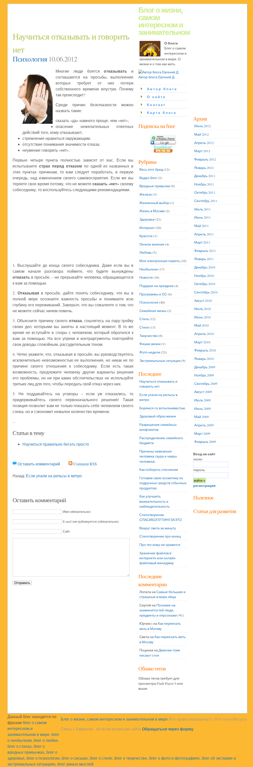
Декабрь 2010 (204, 267)
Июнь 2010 (202, 317)
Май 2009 (201, 417)
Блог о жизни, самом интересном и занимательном (164, 21)
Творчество (148, 335)
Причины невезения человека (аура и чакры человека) (158, 456)
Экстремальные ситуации (160, 360)
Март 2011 (202, 242)
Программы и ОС (153, 294)
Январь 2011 (204, 259)
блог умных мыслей (75, 764)
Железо (145, 194)
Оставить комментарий (39, 463)
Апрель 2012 (204, 143)
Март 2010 (202, 342)
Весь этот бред (151, 169)
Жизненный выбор (154, 203)
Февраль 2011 (205, 251)
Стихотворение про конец (160, 536)
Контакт (156, 105)
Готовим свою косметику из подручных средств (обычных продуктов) (163, 483)
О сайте (156, 97)
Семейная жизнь (152, 311)
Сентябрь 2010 (205, 292)
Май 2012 (201, 134)
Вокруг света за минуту (157, 528)
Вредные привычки (154, 186)
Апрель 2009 (204, 425)
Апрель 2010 (204, 334)
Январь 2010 (204, 358)
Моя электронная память (159, 261)
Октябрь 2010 (204, 284)
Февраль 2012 (205, 159)
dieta (196, 502)
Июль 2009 (202, 400)
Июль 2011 (202, 209)
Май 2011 (201, 226)
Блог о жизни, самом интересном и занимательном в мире (114, 719)
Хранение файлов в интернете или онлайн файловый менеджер (157, 558)
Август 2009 (203, 392)
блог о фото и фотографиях (174, 758)
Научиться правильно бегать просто (55, 444)
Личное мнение (151, 244)
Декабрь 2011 (204, 176)
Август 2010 (203, 300)
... (14, 421)
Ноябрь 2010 (204, 275)
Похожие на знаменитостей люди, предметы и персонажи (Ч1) (161, 610)
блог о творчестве (130, 758)
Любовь (145, 252)
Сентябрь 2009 (205, 383)
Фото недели (149, 352)
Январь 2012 (204, 168)
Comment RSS (85, 463)
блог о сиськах (75, 758)
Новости (146, 277)
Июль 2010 (202, 309)
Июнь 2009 (202, 408)
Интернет (147, 228)
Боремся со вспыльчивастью (162, 408)
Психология (30, 58)
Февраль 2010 (205, 350)
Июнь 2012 (202, 126)
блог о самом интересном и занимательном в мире (28, 728)
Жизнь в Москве (152, 211)
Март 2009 (202, 433)
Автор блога (162, 89)
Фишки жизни (150, 344)
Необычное (148, 269)
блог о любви (46, 740)
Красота (145, 236)
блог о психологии (43, 758)
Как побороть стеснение (158, 469)
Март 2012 (202, 151)
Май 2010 (201, 325)
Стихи (144, 327)
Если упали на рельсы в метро (54, 475)
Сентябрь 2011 (205, 201)
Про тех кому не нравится (159, 544)
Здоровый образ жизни (157, 416)
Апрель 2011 (204, 234)
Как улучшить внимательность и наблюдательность (154, 501)
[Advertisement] (102, 19)
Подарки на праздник (156, 286)
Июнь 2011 (202, 217)
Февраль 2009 (205, 441)
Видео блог (148, 178)
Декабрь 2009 (204, 367)
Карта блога (161, 113)
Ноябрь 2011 (204, 184)
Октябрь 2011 (204, 192)
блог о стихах (19, 746)
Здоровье (147, 219)
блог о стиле (101, 758)
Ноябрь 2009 (204, 375)
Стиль (144, 319)
